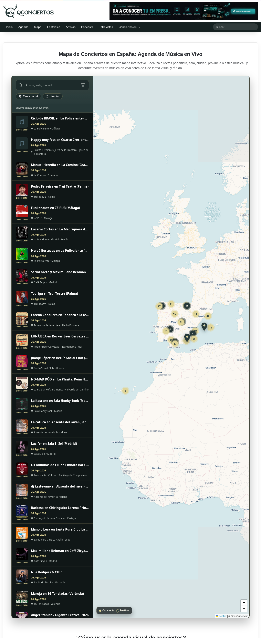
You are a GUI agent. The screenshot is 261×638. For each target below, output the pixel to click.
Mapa (37, 27)
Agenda (23, 27)
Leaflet (222, 616)
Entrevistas (106, 27)
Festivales (53, 27)
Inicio (9, 27)
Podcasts (87, 27)
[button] (204, 327)
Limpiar (55, 96)
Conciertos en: (128, 27)
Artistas (70, 27)
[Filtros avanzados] (83, 85)
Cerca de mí (30, 96)
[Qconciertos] (28, 11)
